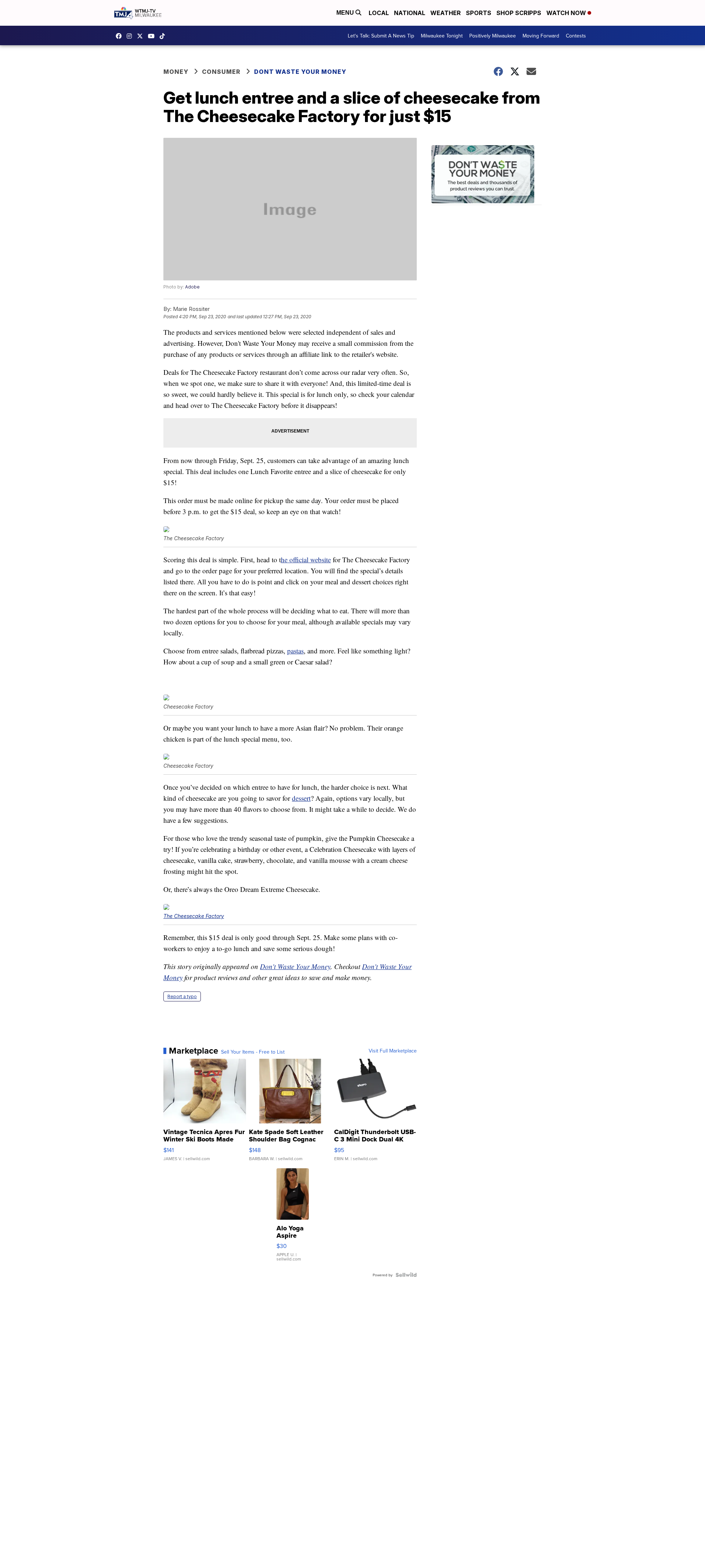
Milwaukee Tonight (442, 35)
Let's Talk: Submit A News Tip (381, 35)
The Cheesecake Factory (193, 916)
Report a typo (182, 996)
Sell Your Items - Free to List (253, 1051)
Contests (576, 35)
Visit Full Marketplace (393, 1050)
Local (379, 13)
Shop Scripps (518, 13)
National (409, 13)
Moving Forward (541, 35)
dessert (301, 798)
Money (175, 71)
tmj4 (120, 36)
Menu (345, 13)
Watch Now (567, 13)
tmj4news (131, 36)
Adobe (192, 287)
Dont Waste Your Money (300, 71)
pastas (295, 650)
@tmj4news (164, 36)
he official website (306, 559)
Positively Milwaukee (492, 35)
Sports (478, 13)
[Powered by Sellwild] (406, 1274)
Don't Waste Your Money (295, 966)
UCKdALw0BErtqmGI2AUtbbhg (153, 36)
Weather (445, 13)
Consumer (221, 71)
